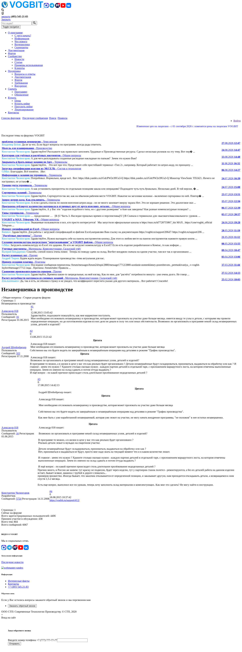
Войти (237, 120)
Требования (21, 83)
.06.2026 (231, 222)
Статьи (18, 62)
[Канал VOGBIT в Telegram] (51, 7)
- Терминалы (34, 162)
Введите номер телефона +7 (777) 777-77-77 (32, 640)
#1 (32, 306)
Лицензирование (24, 109)
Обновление (21, 94)
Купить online (22, 103)
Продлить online (23, 106)
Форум (12, 53)
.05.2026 (231, 230)
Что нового (20, 41)
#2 (31, 331)
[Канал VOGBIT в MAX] (46, 7)
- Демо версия (29, 141)
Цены (17, 100)
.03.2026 (231, 264)
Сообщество (15, 56)
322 (18, 353)
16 (17, 317)
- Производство (27, 148)
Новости (19, 59)
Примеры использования (28, 65)
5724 (18, 498)
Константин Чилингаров (15, 492)
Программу (20, 91)
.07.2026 (231, 178)
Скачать (12, 88)
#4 (51, 491)
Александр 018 (9, 311)
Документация (16, 50)
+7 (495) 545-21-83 (18, 586)
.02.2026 (231, 273)
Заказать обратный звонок (22, 606)
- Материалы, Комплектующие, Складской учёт (41, 248)
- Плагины (23, 262)
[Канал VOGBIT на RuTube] (57, 7)
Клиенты (19, 68)
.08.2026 (231, 143)
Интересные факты (18, 581)
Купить (12, 97)
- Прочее (22, 235)
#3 (39, 379)
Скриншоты (21, 47)
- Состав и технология (41, 168)
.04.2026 (231, 250)
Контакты (13, 112)
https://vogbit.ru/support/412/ (65, 500)
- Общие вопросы (41, 155)
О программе (15, 32)
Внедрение (20, 85)
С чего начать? (22, 35)
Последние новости (12, 562)
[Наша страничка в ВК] (68, 7)
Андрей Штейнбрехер (13, 347)
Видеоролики (22, 44)
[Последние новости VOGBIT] (121, 130)
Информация (21, 38)
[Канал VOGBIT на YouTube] (63, 7)
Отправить (14, 643)
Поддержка (14, 71)
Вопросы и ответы (24, 74)
